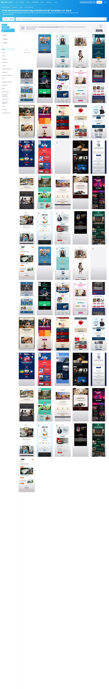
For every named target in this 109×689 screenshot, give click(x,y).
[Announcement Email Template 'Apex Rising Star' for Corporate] (98, 157)
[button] (13, 35)
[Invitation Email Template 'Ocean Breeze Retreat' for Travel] (27, 228)
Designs (6, 19)
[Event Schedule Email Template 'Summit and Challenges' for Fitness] (45, 121)
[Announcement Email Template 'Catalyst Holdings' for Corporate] (98, 51)
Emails (11, 19)
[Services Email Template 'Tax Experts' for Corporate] (63, 228)
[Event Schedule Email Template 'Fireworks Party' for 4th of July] (45, 157)
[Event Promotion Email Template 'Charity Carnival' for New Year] (45, 192)
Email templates (6, 7)
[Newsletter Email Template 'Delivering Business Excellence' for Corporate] (98, 121)
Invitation (15, 7)
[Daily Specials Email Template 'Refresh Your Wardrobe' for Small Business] (81, 51)
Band (21, 7)
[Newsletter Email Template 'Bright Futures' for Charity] (63, 86)
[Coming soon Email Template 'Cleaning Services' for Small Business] (45, 228)
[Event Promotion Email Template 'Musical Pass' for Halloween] (98, 192)
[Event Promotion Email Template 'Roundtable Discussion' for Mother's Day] (81, 86)
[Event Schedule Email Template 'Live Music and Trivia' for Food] (63, 121)
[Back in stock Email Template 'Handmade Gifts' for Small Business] (27, 121)
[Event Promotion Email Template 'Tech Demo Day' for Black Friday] (45, 86)
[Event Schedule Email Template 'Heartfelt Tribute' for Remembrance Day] (81, 121)
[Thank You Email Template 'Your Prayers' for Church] (81, 192)
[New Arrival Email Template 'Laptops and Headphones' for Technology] (81, 157)
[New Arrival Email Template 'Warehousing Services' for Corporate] (98, 86)
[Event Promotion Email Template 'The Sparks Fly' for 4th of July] (27, 157)
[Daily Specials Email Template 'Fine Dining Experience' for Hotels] (63, 192)
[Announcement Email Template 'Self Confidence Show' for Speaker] (81, 228)
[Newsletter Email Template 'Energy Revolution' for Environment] (63, 157)
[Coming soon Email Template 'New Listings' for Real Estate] (27, 192)
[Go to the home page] (6, 2)
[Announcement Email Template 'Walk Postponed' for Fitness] (45, 51)
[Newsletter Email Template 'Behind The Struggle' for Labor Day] (27, 86)
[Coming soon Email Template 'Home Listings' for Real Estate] (27, 263)
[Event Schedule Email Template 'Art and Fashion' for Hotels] (98, 228)
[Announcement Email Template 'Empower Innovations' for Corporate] (63, 51)
